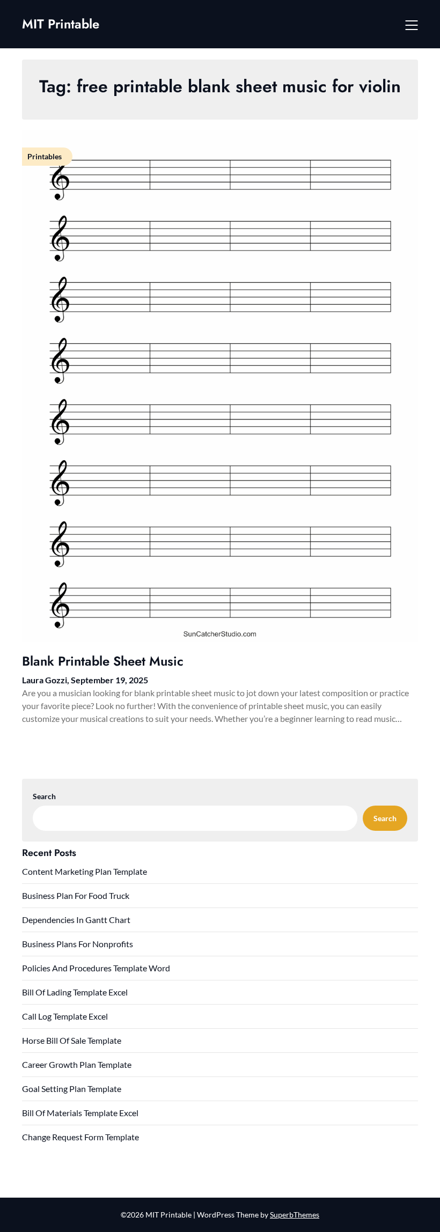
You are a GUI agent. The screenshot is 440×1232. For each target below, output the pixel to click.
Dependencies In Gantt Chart (76, 919)
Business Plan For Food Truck (75, 895)
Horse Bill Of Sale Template (71, 1040)
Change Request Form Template (80, 1137)
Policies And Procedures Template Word (96, 968)
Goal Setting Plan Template (71, 1088)
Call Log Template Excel (65, 1016)
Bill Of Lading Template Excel (75, 992)
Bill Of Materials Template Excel (80, 1113)
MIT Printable (60, 24)
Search (44, 796)
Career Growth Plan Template (76, 1064)
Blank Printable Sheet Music (103, 661)
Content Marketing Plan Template (84, 871)
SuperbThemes (294, 1214)
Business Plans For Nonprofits (77, 944)
